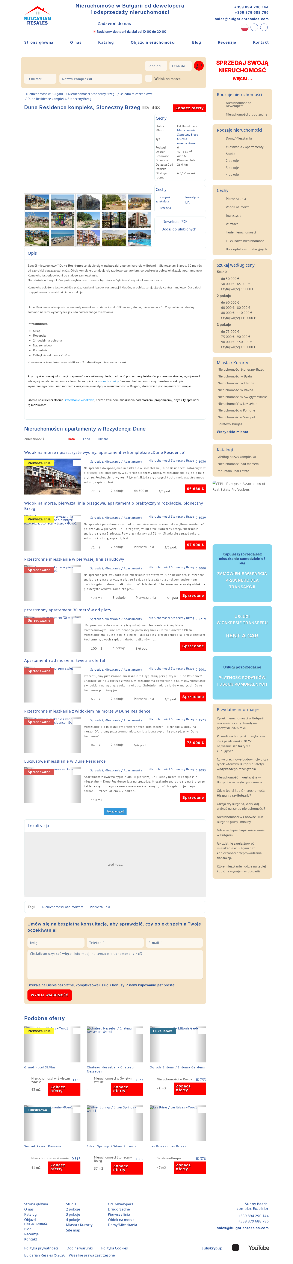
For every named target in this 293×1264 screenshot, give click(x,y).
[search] (199, 66)
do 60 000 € (230, 302)
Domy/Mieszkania (239, 138)
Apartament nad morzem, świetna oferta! (64, 660)
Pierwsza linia (100, 907)
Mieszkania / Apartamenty (244, 147)
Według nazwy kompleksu (237, 457)
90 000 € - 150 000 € (236, 342)
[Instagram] (227, 1247)
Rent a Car (242, 626)
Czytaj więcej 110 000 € (238, 318)
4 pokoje (232, 174)
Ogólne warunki (79, 1248)
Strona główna (39, 42)
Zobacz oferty (189, 108)
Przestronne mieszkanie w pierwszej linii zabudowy (74, 559)
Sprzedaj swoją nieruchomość (242, 70)
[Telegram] (158, 23)
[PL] (245, 27)
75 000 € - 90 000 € (235, 336)
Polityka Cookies (114, 1248)
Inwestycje (192, 197)
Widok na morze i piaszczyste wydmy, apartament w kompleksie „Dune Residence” (104, 452)
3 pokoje (232, 167)
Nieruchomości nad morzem (62, 907)
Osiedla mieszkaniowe (136, 94)
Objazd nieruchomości (153, 42)
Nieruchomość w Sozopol (236, 417)
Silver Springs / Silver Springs (111, 1146)
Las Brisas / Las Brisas (168, 1146)
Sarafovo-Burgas (169, 1158)
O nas (76, 42)
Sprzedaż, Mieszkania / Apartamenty (116, 461)
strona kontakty (108, 381)
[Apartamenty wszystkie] (77, 64)
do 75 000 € (230, 331)
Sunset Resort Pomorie (42, 1146)
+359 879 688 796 (252, 12)
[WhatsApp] (149, 23)
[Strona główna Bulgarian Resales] (37, 15)
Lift (187, 202)
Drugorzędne (119, 1209)
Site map (73, 1230)
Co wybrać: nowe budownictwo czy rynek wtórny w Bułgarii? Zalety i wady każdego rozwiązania (242, 764)
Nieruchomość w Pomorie (50, 1158)
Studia (230, 154)
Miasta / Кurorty (79, 1224)
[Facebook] (235, 1247)
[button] (29, 477)
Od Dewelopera (120, 1204)
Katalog (106, 42)
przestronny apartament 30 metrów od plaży (67, 609)
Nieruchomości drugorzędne (246, 114)
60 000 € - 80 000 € (235, 307)
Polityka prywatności (41, 1248)
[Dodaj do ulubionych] (78, 463)
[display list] (196, 440)
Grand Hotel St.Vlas (40, 1067)
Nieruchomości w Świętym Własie (50, 1080)
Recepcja (165, 208)
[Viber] (139, 23)
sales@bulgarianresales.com (242, 19)
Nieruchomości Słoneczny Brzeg (91, 94)
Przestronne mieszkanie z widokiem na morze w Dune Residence (87, 711)
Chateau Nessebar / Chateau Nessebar (110, 1069)
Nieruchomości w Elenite (236, 383)
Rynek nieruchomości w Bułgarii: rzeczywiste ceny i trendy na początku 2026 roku (240, 723)
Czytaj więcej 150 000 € (238, 347)
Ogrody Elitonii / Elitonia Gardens (177, 1067)
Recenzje (227, 42)
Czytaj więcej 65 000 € (237, 289)
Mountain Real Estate (233, 471)
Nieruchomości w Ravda (174, 1079)
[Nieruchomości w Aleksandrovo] (37, 64)
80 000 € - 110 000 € (236, 312)
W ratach (232, 224)
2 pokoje (232, 160)
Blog (196, 42)
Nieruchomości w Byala (235, 376)
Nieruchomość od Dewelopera (239, 104)
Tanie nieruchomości (241, 232)
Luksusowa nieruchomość (245, 241)
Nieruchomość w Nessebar (237, 403)
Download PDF (175, 221)
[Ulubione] (263, 27)
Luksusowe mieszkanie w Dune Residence (65, 761)
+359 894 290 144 (251, 7)
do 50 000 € (230, 278)
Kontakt (261, 42)
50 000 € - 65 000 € (235, 284)
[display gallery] (203, 440)
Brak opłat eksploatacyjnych (246, 249)
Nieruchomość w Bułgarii (44, 94)
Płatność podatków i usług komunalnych (242, 675)
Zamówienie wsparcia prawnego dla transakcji (242, 570)
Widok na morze (167, 79)
